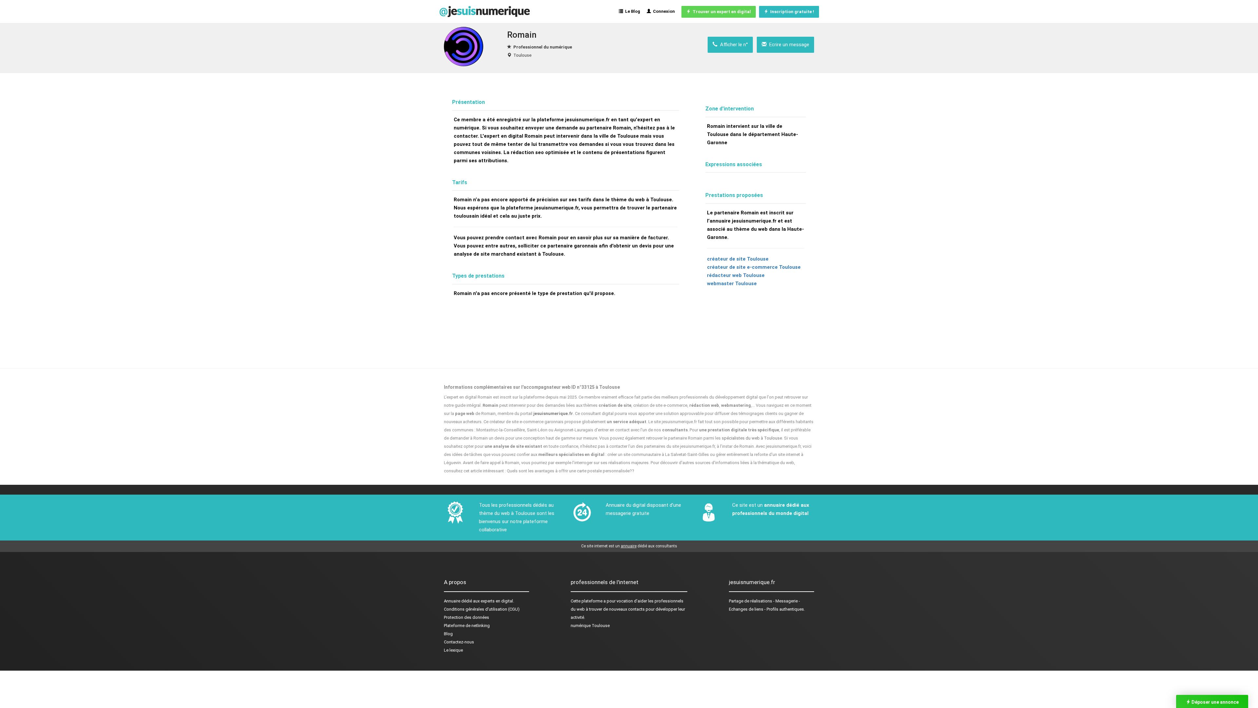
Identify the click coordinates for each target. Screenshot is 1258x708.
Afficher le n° (732, 45)
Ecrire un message (788, 45)
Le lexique (453, 650)
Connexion (663, 11)
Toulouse (522, 55)
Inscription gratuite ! (791, 11)
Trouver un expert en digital (721, 11)
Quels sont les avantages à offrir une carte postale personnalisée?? (570, 470)
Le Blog (631, 11)
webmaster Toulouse (732, 283)
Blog (448, 633)
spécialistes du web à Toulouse (752, 438)
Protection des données (466, 617)
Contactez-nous (459, 641)
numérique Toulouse (590, 625)
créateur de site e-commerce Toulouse (754, 267)
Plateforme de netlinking (467, 625)
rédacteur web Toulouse (736, 275)
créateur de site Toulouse (738, 259)
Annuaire (452, 601)
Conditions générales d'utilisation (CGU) (482, 609)
